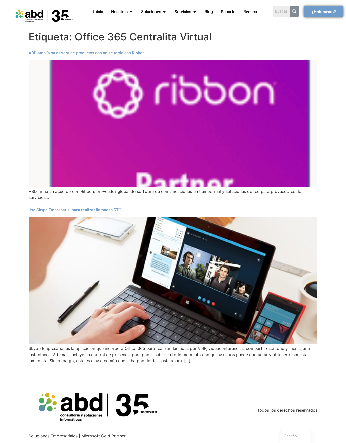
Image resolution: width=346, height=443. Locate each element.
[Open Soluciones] (164, 12)
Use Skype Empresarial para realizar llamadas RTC (75, 210)
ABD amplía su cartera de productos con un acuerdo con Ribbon (87, 53)
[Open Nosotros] (131, 12)
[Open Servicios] (195, 12)
